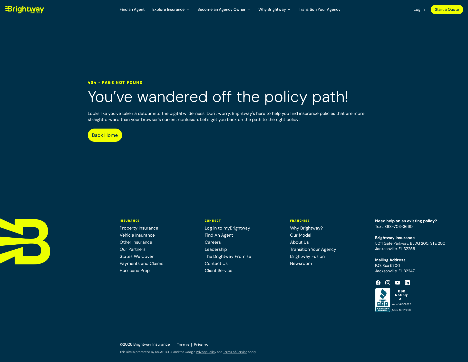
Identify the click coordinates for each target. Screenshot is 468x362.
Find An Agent (219, 235)
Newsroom (301, 263)
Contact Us (216, 263)
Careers (213, 242)
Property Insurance (139, 228)
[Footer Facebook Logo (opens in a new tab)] (378, 283)
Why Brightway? (306, 228)
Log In (419, 9)
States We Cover (137, 256)
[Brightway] (36, 9)
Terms (183, 345)
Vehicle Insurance (137, 235)
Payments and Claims (141, 263)
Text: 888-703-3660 (394, 226)
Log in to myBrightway (227, 228)
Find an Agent (132, 9)
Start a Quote (447, 9)
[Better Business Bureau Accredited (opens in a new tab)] (393, 300)
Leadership (216, 249)
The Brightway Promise (228, 256)
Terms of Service (235, 352)
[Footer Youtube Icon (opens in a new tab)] (397, 283)
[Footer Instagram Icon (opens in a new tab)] (388, 283)
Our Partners (133, 249)
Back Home (105, 135)
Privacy (201, 345)
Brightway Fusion (307, 256)
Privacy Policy (206, 352)
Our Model (300, 235)
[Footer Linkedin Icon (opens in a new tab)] (407, 283)
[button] (171, 9)
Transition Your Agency (320, 9)
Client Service (218, 270)
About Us (299, 242)
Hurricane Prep (135, 270)
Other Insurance (136, 242)
